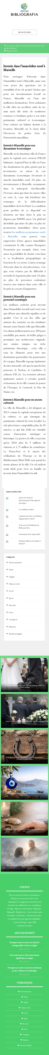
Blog (37, 905)
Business (12, 626)
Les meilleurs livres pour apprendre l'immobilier (24, 919)
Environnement (15, 562)
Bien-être (12, 605)
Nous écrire (24, 32)
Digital (11, 576)
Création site (20, 915)
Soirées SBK (32, 922)
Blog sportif (11, 912)
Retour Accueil (12, 51)
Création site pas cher (33, 915)
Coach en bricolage (19, 922)
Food (11, 591)
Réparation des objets (24, 926)
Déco (11, 612)
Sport (11, 598)
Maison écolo (14, 583)
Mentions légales (15, 633)
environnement (27, 909)
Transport (13, 619)
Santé (11, 569)
